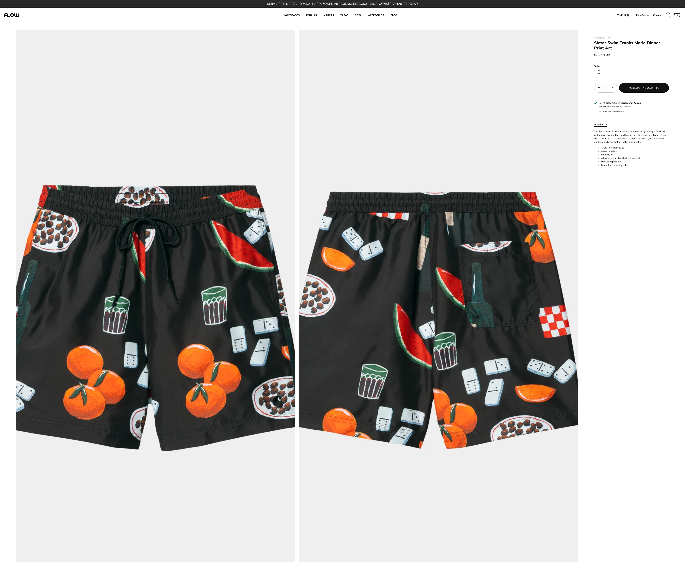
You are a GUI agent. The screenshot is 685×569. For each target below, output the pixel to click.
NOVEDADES (292, 15)
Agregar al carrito (644, 87)
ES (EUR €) (622, 15)
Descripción (600, 124)
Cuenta (657, 15)
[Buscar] (668, 15)
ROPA (358, 15)
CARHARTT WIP (603, 37)
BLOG (393, 15)
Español (640, 15)
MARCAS (328, 15)
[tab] (602, 124)
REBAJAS (311, 15)
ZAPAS (344, 15)
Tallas (597, 66)
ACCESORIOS (376, 15)
